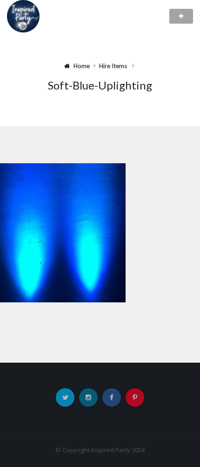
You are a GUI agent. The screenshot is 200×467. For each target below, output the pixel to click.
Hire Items (113, 66)
